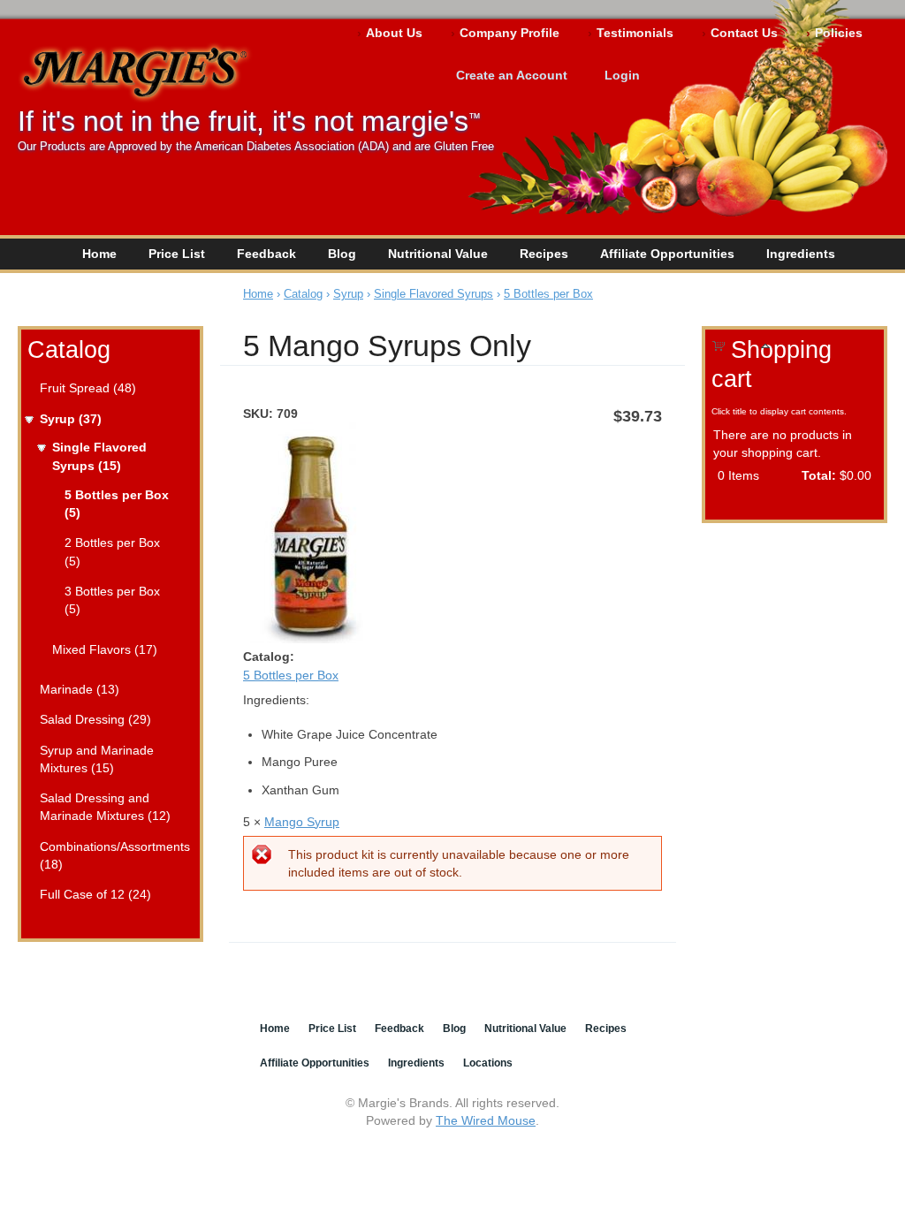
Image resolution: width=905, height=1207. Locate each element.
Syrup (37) (71, 419)
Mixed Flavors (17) (104, 649)
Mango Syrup (301, 822)
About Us (394, 33)
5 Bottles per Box (548, 293)
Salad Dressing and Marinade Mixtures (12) (105, 807)
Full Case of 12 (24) (95, 894)
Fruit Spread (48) (88, 388)
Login (622, 75)
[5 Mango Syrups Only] (305, 639)
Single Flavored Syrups (433, 293)
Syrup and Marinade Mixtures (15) (97, 759)
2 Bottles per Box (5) (112, 551)
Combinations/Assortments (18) (113, 855)
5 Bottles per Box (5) (117, 504)
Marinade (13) (79, 689)
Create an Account (511, 75)
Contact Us (744, 33)
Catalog (68, 349)
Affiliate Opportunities (667, 254)
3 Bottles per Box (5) (112, 600)
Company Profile (509, 33)
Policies (839, 33)
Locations (488, 1063)
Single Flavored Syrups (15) (99, 456)
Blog (342, 254)
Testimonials (635, 33)
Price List (176, 254)
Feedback (266, 254)
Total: (819, 475)
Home (99, 254)
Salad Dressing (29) (95, 719)
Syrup (348, 293)
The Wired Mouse (486, 1120)
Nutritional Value (438, 254)
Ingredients (800, 254)
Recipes (544, 254)
